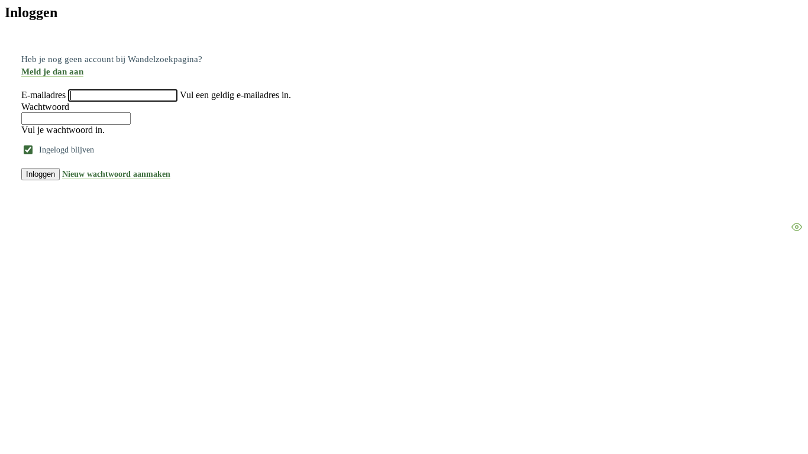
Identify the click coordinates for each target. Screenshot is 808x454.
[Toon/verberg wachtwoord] (796, 227)
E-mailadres (43, 95)
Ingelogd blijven (66, 149)
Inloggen (40, 174)
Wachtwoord (45, 107)
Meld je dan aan (52, 71)
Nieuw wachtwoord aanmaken (116, 174)
